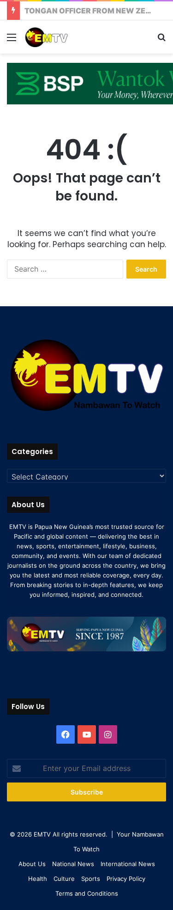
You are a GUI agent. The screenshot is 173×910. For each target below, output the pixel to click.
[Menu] (11, 40)
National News (73, 864)
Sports (90, 878)
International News (128, 864)
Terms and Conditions (86, 893)
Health (37, 878)
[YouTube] (87, 734)
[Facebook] (65, 734)
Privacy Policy (126, 878)
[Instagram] (108, 734)
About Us (32, 864)
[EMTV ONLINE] (60, 37)
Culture (64, 878)
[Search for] (161, 40)
